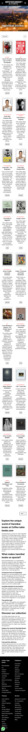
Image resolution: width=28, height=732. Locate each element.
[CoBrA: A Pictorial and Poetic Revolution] (20, 259)
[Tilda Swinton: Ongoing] (20, 104)
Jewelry (4, 724)
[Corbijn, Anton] (20, 206)
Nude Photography (7, 713)
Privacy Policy (19, 715)
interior (13, 591)
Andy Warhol (5, 699)
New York (4, 715)
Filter (5, 36)
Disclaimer (18, 717)
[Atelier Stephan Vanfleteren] (7, 374)
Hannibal (17, 543)
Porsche (4, 719)
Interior (4, 671)
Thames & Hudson (20, 690)
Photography (5, 665)
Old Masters (5, 717)
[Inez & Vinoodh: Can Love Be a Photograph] (7, 47)
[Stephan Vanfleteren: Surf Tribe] (7, 470)
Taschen (17, 666)
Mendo (17, 680)
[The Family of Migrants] (7, 206)
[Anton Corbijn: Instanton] (20, 313)
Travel (3, 678)
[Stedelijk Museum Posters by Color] (20, 47)
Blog (16, 719)
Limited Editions (6, 692)
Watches (4, 684)
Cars (3, 682)
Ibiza (3, 705)
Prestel (17, 686)
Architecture (5, 674)
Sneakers (4, 726)
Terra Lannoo (19, 688)
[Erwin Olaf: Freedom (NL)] (7, 104)
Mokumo (17, 682)
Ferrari (3, 707)
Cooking (4, 676)
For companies (19, 701)
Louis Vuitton (5, 711)
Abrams (17, 672)
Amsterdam (5, 690)
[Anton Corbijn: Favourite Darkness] (7, 259)
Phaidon (17, 684)
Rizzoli (17, 668)
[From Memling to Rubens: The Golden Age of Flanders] (7, 313)
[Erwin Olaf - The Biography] (7, 155)
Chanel (4, 701)
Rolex (3, 721)
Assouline (17, 663)
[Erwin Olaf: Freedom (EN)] (20, 155)
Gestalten (17, 676)
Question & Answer (20, 699)
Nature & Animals (7, 680)
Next (22, 513)
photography (9, 576)
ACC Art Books (19, 674)
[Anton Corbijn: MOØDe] (20, 424)
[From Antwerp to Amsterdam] (20, 470)
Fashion (4, 669)
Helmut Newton (6, 703)
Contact (17, 703)
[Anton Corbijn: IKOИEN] (7, 424)
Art (3, 667)
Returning (17, 705)
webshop (9, 638)
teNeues (17, 670)
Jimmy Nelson (6, 709)
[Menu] (2, 3)
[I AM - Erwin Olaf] (20, 374)
